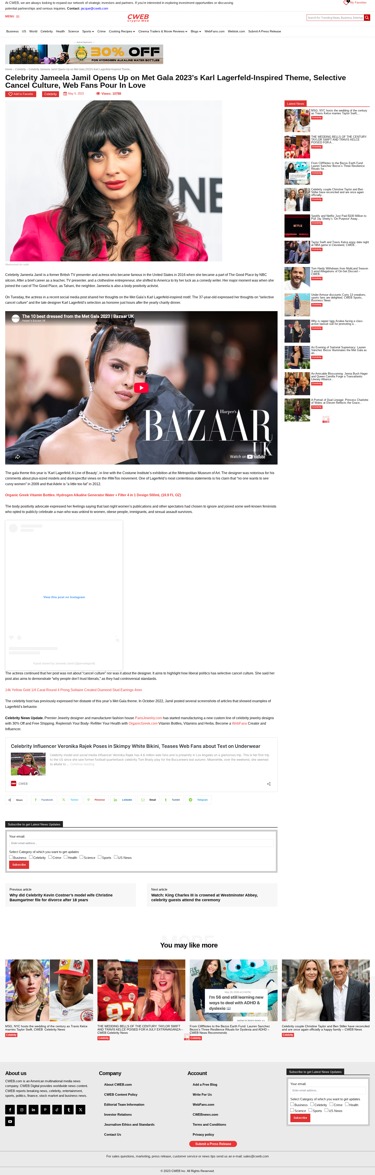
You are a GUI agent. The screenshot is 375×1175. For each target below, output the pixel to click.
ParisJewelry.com (148, 718)
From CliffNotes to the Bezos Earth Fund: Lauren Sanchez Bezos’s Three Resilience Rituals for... (338, 165)
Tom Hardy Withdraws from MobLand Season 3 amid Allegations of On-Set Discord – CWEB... (339, 271)
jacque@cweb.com (94, 8)
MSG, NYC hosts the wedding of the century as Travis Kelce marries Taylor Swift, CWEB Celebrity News (46, 1027)
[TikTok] (57, 1109)
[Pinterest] (45, 1109)
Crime (57, 858)
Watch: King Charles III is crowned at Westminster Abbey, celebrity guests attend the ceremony (204, 897)
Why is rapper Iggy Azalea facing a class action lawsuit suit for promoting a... (337, 322)
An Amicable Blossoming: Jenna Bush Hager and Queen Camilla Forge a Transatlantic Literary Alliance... (339, 376)
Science (89, 858)
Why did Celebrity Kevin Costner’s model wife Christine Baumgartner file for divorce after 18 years (61, 897)
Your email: (17, 836)
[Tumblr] (69, 1109)
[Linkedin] (33, 1109)
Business (19, 858)
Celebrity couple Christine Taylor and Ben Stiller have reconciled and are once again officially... (337, 192)
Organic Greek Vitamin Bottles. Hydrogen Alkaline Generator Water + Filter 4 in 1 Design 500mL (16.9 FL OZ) (93, 495)
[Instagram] (21, 1109)
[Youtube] (10, 1121)
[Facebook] (10, 1109)
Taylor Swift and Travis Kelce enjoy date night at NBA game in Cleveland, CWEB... (340, 244)
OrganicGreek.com (143, 723)
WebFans (239, 723)
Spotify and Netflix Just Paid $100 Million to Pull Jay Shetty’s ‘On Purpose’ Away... (338, 217)
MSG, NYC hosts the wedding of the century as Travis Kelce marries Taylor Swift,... (339, 112)
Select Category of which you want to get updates (44, 852)
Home (8, 69)
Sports (106, 858)
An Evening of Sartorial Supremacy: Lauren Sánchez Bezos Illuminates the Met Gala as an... (339, 350)
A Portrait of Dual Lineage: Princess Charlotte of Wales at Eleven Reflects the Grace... (339, 401)
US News (125, 858)
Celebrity (20, 69)
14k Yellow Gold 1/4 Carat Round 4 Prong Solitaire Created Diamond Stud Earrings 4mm (73, 690)
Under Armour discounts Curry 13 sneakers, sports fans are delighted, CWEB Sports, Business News (338, 297)
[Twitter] (80, 1109)
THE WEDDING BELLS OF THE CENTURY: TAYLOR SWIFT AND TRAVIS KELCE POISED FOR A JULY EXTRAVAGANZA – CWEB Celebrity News (140, 1029)
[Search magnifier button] (367, 18)
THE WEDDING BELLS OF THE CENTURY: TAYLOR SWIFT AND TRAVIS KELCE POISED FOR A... (339, 139)
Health (72, 858)
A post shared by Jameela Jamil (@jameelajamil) (64, 663)
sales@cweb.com (256, 1156)
